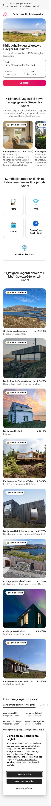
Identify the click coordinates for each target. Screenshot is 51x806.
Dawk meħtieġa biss (24, 781)
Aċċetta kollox (24, 774)
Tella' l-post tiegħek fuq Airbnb (28, 14)
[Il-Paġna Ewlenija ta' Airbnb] (5, 14)
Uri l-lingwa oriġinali (30, 6)
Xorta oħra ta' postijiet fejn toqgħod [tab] (19, 705)
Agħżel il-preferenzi (24, 788)
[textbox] (13, 74)
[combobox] (24, 65)
